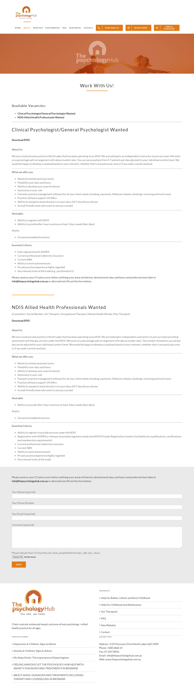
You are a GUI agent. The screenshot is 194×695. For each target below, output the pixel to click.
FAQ (103, 618)
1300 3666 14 (114, 647)
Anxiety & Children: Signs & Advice (32, 650)
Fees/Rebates (108, 625)
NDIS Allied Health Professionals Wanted (40, 117)
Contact (105, 632)
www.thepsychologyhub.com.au (123, 659)
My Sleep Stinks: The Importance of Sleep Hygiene (41, 657)
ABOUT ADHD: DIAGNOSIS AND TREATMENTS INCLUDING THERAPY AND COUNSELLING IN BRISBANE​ (48, 677)
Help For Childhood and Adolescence (121, 604)
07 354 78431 (111, 651)
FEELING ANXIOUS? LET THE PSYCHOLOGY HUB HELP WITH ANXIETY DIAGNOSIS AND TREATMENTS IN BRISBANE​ (48, 666)
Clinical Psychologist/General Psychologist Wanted (46, 113)
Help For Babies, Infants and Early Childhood (125, 597)
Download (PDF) (21, 139)
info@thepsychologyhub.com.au (30, 281)
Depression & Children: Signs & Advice (34, 644)
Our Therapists (109, 611)
